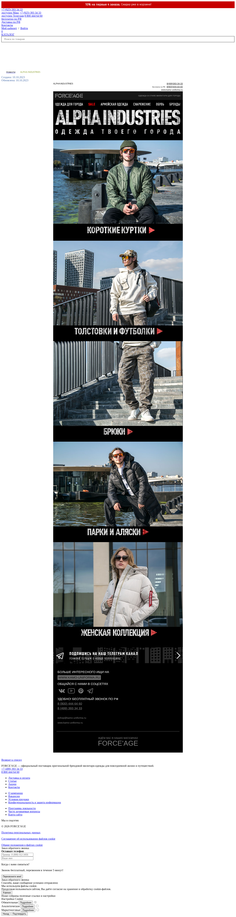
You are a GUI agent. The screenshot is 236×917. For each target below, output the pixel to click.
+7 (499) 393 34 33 (12, 768)
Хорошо (7, 892)
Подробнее (25, 902)
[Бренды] (174, 103)
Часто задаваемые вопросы (24, 811)
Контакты (7, 25)
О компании (15, 793)
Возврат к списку (11, 759)
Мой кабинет (9, 28)
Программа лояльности (22, 808)
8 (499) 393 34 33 (70, 708)
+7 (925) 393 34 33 (12, 11)
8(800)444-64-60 (175, 87)
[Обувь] (159, 104)
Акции (12, 784)
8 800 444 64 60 (10, 772)
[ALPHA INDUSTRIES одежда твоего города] (118, 138)
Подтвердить (19, 914)
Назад (6, 914)
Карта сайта (15, 814)
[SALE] (93, 103)
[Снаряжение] (142, 103)
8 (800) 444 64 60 (70, 703)
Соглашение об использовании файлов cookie (28, 838)
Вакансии (14, 796)
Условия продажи (18, 799)
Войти (24, 28)
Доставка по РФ (10, 22)
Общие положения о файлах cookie (22, 845)
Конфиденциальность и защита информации (34, 802)
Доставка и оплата (19, 777)
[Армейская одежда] (115, 103)
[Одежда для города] (70, 103)
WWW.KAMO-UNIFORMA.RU (79, 677)
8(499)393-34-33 (175, 83)
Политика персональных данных (20, 832)
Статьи (12, 781)
